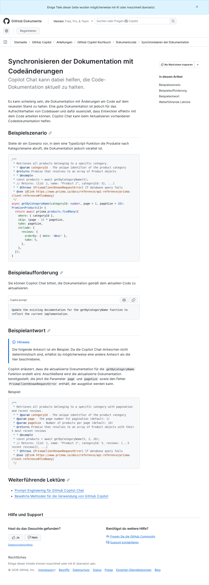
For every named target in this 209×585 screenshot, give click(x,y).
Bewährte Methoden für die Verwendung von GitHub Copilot (61, 496)
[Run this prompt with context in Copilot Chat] (124, 300)
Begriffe (64, 570)
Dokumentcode (126, 42)
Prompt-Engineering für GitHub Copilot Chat (49, 490)
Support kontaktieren (124, 542)
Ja (17, 537)
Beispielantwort (27, 330)
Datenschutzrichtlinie (20, 544)
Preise (109, 570)
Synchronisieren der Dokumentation (165, 42)
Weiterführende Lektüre (36, 480)
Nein (35, 537)
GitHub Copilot (41, 42)
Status (97, 570)
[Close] (197, 6)
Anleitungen (64, 42)
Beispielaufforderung (33, 273)
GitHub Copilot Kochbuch (94, 42)
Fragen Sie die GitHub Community (132, 536)
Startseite (20, 42)
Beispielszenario (27, 133)
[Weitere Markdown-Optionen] (197, 64)
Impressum (45, 570)
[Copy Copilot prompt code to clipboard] (133, 300)
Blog (158, 570)
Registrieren (28, 30)
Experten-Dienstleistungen (133, 570)
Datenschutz (81, 570)
